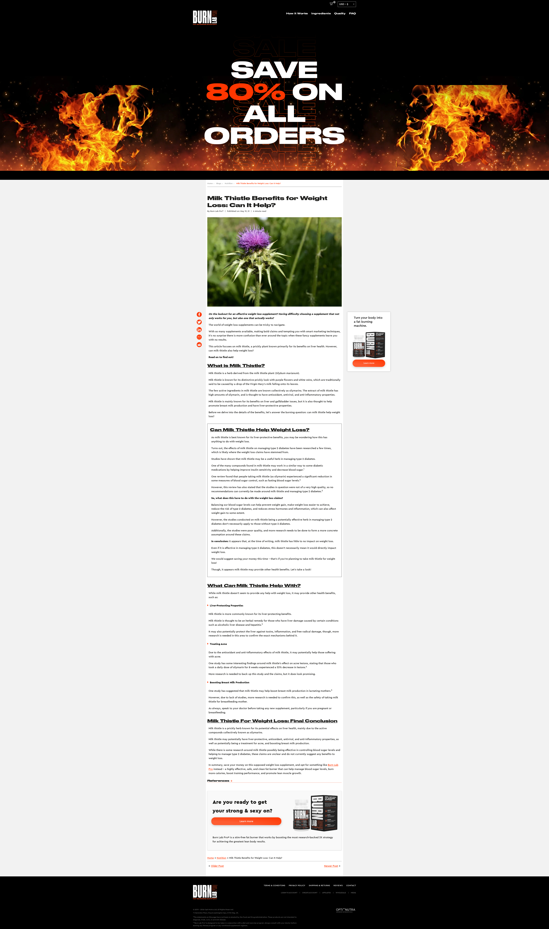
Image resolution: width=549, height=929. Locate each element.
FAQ (352, 13)
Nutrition (229, 184)
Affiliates (326, 893)
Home (210, 184)
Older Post (217, 866)
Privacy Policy (297, 886)
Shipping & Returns (319, 886)
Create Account (309, 893)
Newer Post (331, 866)
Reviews (338, 886)
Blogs (218, 184)
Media (353, 893)
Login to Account (289, 893)
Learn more (369, 363)
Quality (340, 13)
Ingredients (321, 13)
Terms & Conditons (274, 886)
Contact (351, 886)
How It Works (297, 13)
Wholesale (341, 893)
